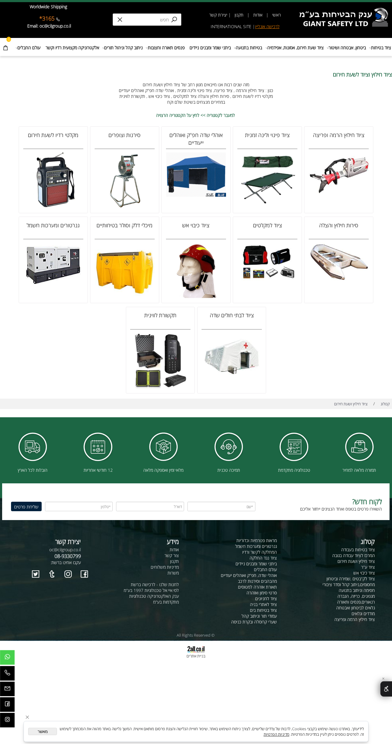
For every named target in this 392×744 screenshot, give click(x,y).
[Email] (7, 690)
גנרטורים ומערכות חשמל (53, 225)
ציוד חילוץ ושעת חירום (356, 561)
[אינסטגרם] (7, 721)
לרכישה (273, 26)
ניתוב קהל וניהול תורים (123, 47)
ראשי (276, 15)
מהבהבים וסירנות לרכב (257, 581)
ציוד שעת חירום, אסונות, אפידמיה (295, 47)
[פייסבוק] (7, 706)
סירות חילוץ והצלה (338, 225)
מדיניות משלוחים (165, 567)
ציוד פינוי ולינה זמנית (267, 135)
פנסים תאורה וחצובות (166, 47)
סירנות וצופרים (124, 135)
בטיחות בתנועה (249, 47)
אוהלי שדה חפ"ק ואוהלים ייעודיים (196, 138)
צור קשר (171, 555)
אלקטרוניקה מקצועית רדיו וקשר (72, 47)
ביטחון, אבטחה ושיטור (347, 47)
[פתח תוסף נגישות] (386, 689)
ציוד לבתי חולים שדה (232, 315)
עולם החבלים (28, 47)
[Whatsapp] (7, 659)
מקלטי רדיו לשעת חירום (53, 135)
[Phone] (7, 675)
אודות (257, 15)
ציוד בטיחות (381, 47)
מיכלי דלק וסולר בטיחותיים (124, 225)
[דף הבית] (345, 10)
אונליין (260, 26)
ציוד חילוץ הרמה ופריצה (338, 135)
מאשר (43, 731)
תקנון (238, 15)
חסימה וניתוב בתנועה (357, 590)
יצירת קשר (218, 15)
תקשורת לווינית (160, 315)
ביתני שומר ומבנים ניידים (210, 47)
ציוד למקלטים (267, 225)
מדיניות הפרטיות (276, 734)
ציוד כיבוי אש (195, 225)
